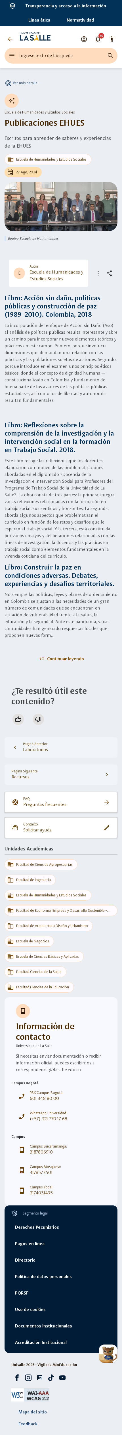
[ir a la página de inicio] (35, 39)
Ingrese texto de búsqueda (46, 55)
